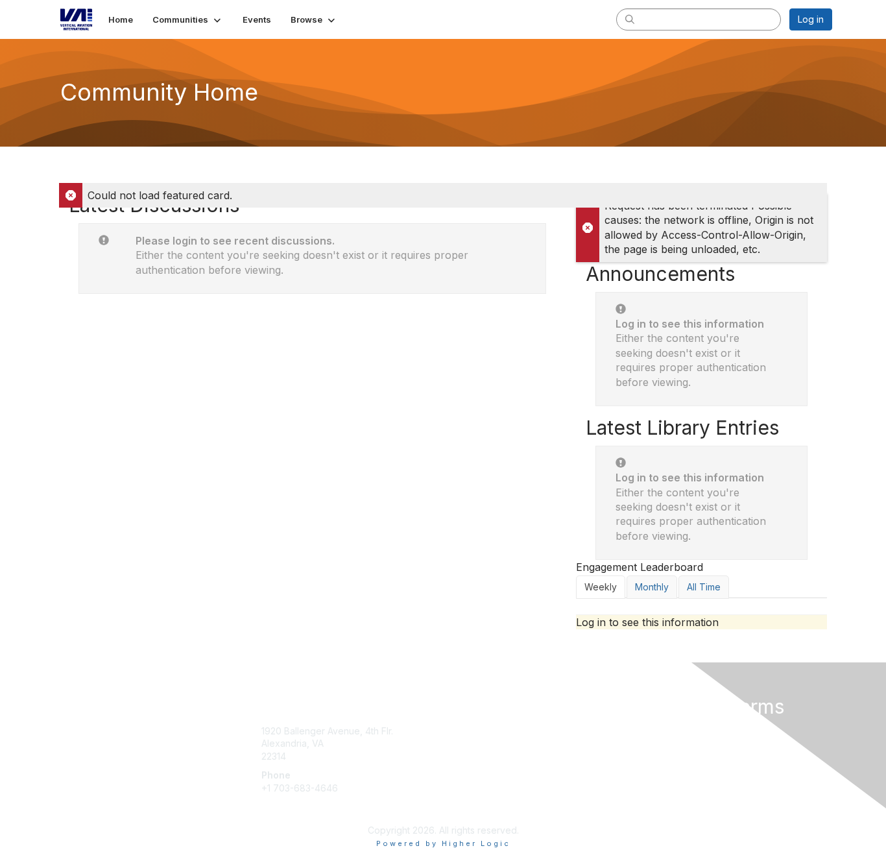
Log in (811, 19)
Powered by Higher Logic (443, 843)
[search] (629, 18)
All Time (704, 586)
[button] (188, 19)
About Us (655, 730)
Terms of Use (664, 743)
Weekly (600, 586)
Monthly (652, 586)
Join (457, 730)
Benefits (465, 743)
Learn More (472, 756)
